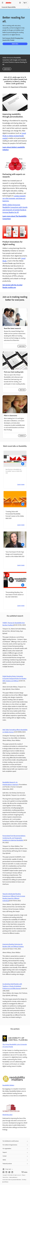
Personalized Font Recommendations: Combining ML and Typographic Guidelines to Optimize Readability (14, 838)
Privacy (23, 1175)
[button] (20, 2)
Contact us (22, 435)
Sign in (25, 2)
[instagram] (6, 1172)
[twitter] (9, 1172)
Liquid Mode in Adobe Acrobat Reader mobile (14, 135)
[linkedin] (12, 1172)
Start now (22, 390)
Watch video (15, 44)
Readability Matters (8, 1085)
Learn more (7, 69)
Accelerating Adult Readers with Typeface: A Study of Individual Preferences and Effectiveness (12, 986)
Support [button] (5, 1152)
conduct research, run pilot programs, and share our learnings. (14, 198)
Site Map (24, 1179)
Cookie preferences (13, 1177)
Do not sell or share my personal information (12, 1179)
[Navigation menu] (2, 2)
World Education (7, 1115)
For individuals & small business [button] (11, 1141)
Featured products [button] (7, 1163)
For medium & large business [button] (10, 1145)
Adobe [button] (4, 1160)
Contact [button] (4, 1156)
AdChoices (6, 1181)
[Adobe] (8, 2)
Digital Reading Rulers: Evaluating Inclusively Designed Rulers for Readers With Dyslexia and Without (14, 678)
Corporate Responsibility (9, 7)
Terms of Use (5, 1177)
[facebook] (3, 1172)
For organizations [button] (7, 1148)
